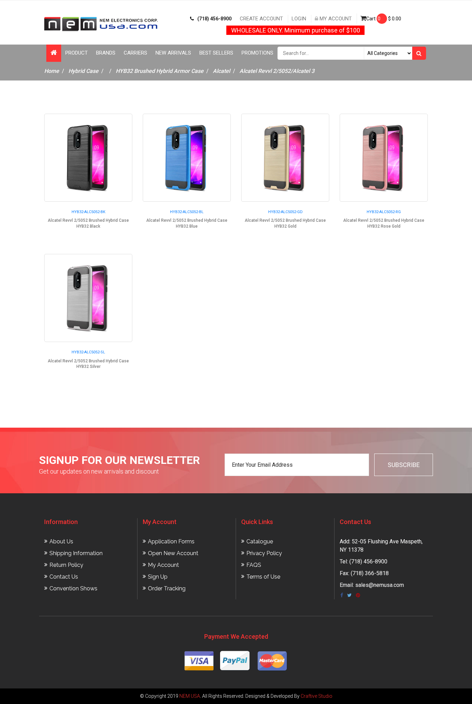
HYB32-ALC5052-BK (88, 212)
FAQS (253, 565)
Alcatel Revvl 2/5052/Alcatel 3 (276, 71)
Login (299, 19)
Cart (383, 18)
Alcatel (221, 71)
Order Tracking (167, 588)
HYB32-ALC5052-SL (88, 352)
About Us (61, 541)
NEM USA (189, 696)
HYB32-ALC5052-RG (384, 212)
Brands (105, 53)
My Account (335, 19)
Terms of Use (263, 576)
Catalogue (259, 541)
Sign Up (158, 576)
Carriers (135, 53)
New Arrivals (173, 53)
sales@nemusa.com (379, 585)
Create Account (261, 19)
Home (51, 71)
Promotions (257, 53)
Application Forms (171, 541)
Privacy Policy (264, 553)
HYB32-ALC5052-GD (285, 212)
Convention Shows (73, 588)
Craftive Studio (316, 696)
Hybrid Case (83, 71)
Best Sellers (216, 53)
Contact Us (63, 576)
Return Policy (66, 565)
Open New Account (173, 553)
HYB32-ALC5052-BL (187, 212)
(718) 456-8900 (214, 18)
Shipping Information (76, 553)
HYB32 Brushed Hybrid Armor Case (160, 71)
